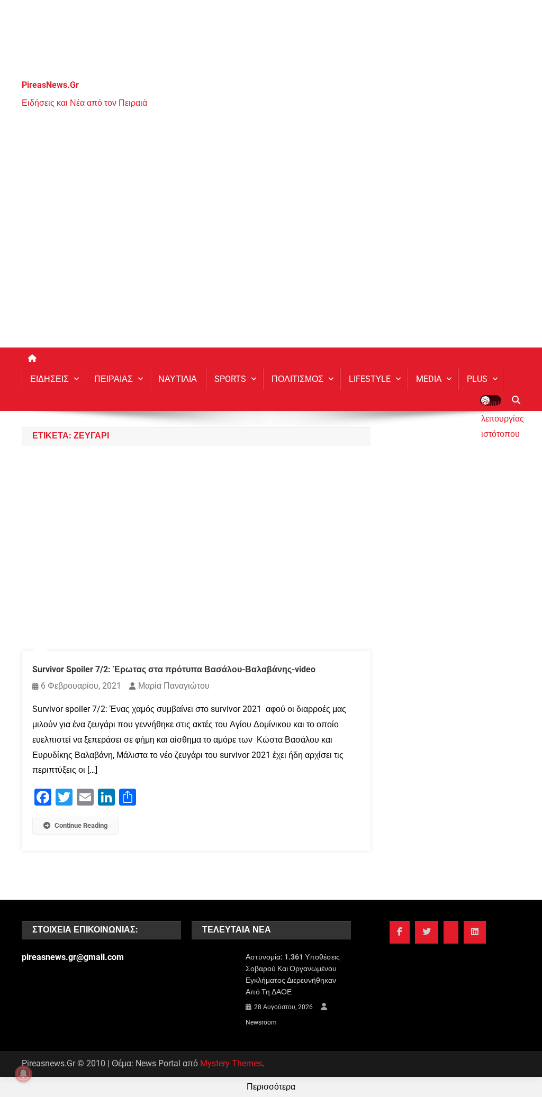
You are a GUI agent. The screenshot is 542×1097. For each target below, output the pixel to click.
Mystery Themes (231, 1063)
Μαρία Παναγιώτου (174, 686)
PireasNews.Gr (50, 85)
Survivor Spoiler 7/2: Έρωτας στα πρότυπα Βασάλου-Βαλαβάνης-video (173, 669)
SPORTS (230, 379)
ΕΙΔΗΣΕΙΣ (49, 379)
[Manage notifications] (23, 1073)
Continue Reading (81, 825)
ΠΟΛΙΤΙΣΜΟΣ (297, 379)
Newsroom (261, 1022)
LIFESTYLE (370, 379)
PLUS (477, 379)
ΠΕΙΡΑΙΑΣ (113, 379)
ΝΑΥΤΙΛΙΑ (177, 379)
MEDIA (428, 379)
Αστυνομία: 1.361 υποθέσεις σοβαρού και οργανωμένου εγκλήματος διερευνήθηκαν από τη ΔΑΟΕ (293, 974)
